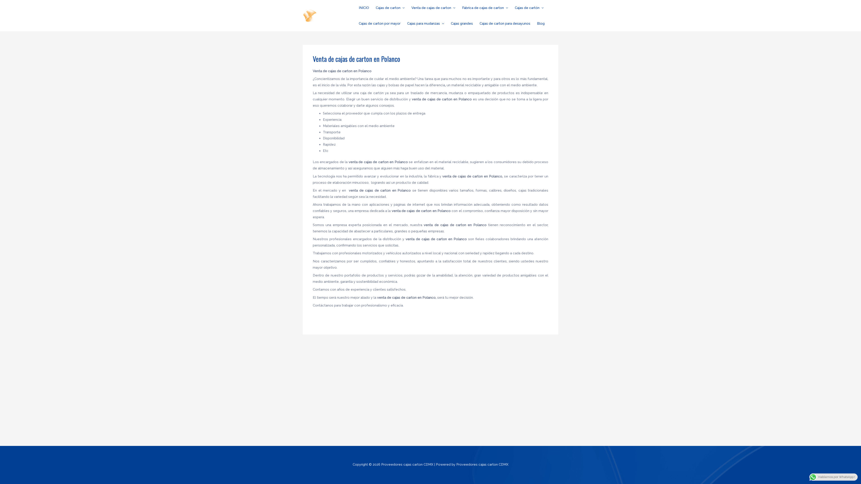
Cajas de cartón (527, 8)
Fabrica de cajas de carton (483, 8)
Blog (541, 24)
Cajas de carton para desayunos (505, 24)
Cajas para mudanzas (423, 24)
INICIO (364, 8)
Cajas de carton (388, 8)
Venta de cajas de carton (431, 8)
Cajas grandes (462, 24)
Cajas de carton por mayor (379, 24)
